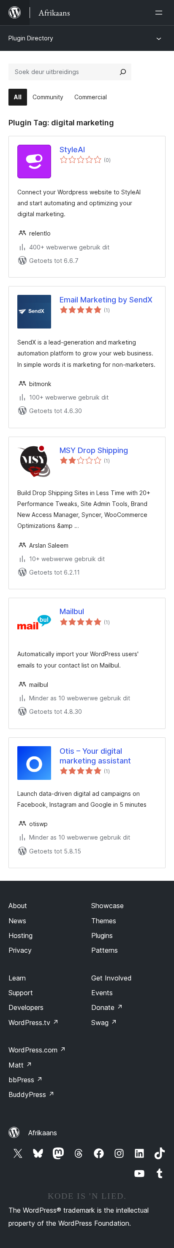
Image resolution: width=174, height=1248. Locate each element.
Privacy (20, 950)
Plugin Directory (30, 38)
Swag (104, 1022)
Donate (107, 1007)
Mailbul (72, 611)
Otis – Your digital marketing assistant (95, 756)
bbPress (25, 1080)
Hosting (20, 935)
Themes (103, 921)
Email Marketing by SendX (106, 299)
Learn (17, 978)
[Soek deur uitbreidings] (122, 72)
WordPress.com (37, 1050)
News (17, 921)
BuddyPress (31, 1094)
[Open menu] (160, 12)
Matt (20, 1065)
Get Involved (111, 978)
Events (102, 992)
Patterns (104, 950)
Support (20, 992)
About (17, 905)
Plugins (102, 935)
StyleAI (72, 149)
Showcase (107, 905)
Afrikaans (42, 1133)
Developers (26, 1007)
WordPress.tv (33, 1022)
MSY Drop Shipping (94, 450)
